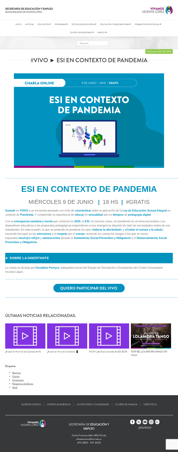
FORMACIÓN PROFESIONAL (147, 24)
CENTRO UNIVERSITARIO (81, 32)
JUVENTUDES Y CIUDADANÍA (93, 404)
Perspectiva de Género (22, 383)
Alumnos (16, 372)
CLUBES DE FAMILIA (126, 404)
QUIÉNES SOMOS (31, 404)
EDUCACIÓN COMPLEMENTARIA (115, 24)
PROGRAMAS (61, 24)
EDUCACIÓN (44, 24)
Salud (14, 387)
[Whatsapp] (157, 422)
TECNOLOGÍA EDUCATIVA (83, 24)
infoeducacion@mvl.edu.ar (89, 439)
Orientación (18, 380)
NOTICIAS (29, 24)
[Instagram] (151, 422)
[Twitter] (138, 422)
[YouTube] (145, 422)
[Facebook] (132, 422)
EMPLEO (102, 32)
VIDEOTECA (150, 404)
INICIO (18, 24)
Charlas (15, 376)
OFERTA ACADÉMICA (59, 404)
